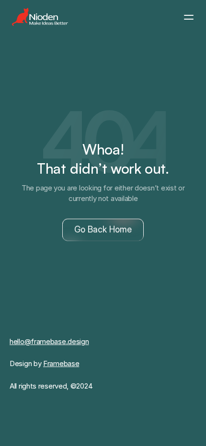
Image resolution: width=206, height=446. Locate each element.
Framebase (61, 363)
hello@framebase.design (49, 341)
